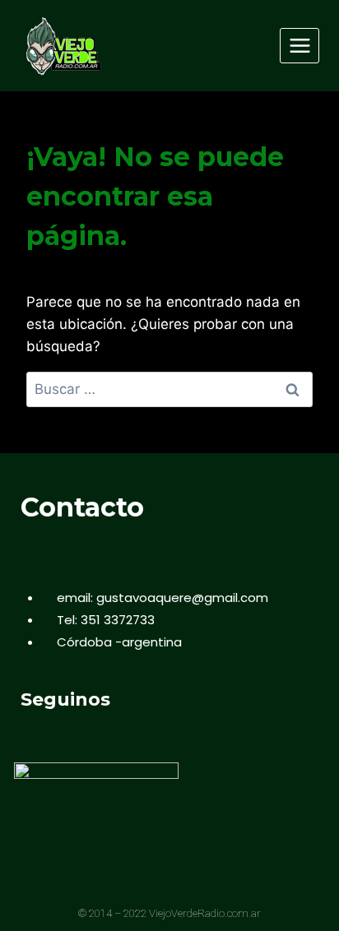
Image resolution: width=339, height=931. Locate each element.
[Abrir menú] (299, 45)
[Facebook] (31, 735)
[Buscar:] (169, 389)
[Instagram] (105, 735)
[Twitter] (68, 735)
